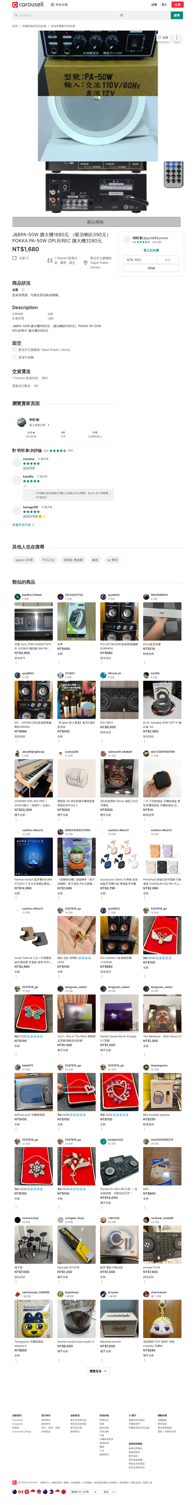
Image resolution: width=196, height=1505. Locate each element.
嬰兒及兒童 (76, 1427)
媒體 (66, 1482)
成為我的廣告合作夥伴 (105, 1482)
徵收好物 (104, 1427)
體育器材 (133, 1456)
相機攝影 (162, 1420)
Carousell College (21, 1431)
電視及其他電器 (78, 1423)
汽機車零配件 (106, 1439)
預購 (102, 1423)
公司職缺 (87, 1482)
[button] (69, 425)
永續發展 (75, 1482)
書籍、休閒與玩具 (167, 1431)
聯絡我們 (56, 1482)
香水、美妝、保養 (50, 1427)
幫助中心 (45, 1482)
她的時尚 (46, 1423)
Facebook (17, 1420)
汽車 (102, 1435)
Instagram (17, 1423)
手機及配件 (134, 1423)
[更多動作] (176, 37)
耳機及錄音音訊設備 (139, 1427)
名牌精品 (46, 1431)
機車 (102, 1446)
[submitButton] (177, 15)
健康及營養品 (135, 1448)
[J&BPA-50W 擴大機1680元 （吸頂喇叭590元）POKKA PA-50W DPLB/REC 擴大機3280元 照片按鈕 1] (98, 63)
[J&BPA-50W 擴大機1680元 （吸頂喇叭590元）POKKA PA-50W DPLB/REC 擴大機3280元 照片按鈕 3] (98, 194)
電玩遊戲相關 (135, 1459)
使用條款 (124, 1482)
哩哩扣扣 (104, 1420)
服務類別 (104, 1454)
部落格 (15, 1427)
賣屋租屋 (104, 1442)
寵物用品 (75, 1431)
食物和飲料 (134, 1452)
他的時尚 (46, 1420)
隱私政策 (135, 1482)
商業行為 (147, 1482)
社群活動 (104, 1431)
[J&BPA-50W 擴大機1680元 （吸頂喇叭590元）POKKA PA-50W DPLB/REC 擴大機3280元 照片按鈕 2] (98, 128)
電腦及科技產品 (137, 1420)
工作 (102, 1450)
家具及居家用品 (78, 1420)
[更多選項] (16, 663)
